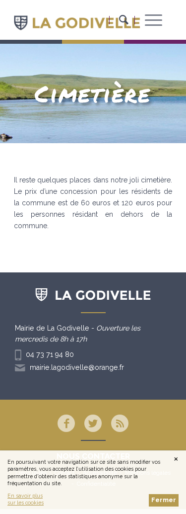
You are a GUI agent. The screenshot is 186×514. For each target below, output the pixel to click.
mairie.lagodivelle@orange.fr (77, 367)
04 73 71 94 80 (50, 354)
